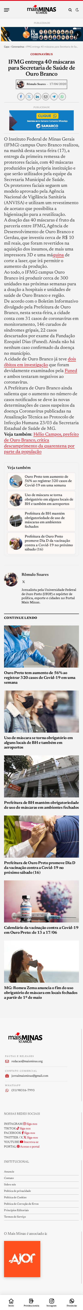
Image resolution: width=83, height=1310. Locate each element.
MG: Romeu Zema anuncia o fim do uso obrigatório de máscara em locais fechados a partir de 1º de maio (41, 993)
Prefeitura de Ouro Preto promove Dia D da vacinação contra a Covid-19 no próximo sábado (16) (39, 868)
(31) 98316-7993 (23, 1090)
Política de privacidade (17, 1191)
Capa (6, 46)
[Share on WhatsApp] (62, 96)
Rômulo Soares (36, 84)
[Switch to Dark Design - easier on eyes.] (77, 10)
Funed (71, 371)
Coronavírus (17, 46)
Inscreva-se (30, 1142)
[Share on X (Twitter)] (29, 96)
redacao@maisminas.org (27, 1061)
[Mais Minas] (41, 10)
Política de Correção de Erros (21, 1204)
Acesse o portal (29, 1146)
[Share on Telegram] (54, 96)
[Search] (70, 9)
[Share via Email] (45, 96)
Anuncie (9, 1171)
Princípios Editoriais (16, 1210)
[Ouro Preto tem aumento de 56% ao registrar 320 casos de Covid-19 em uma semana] (41, 647)
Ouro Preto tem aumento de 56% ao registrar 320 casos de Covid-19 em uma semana (39, 678)
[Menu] (6, 9)
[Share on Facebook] (21, 96)
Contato (9, 1178)
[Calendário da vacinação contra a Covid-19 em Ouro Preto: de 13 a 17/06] (41, 901)
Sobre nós (10, 1184)
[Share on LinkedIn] (37, 96)
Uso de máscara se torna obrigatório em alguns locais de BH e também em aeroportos (38, 743)
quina (58, 255)
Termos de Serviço (15, 1217)
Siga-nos (31, 1124)
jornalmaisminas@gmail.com (29, 1075)
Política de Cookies (15, 1197)
